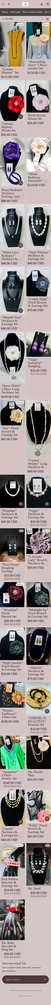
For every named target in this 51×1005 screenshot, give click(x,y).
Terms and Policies (25, 996)
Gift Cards (15, 12)
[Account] (42, 4)
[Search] (9, 4)
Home (5, 12)
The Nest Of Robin (21, 991)
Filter (9, 18)
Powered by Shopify (34, 991)
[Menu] (3, 4)
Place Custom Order (32, 12)
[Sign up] (45, 980)
